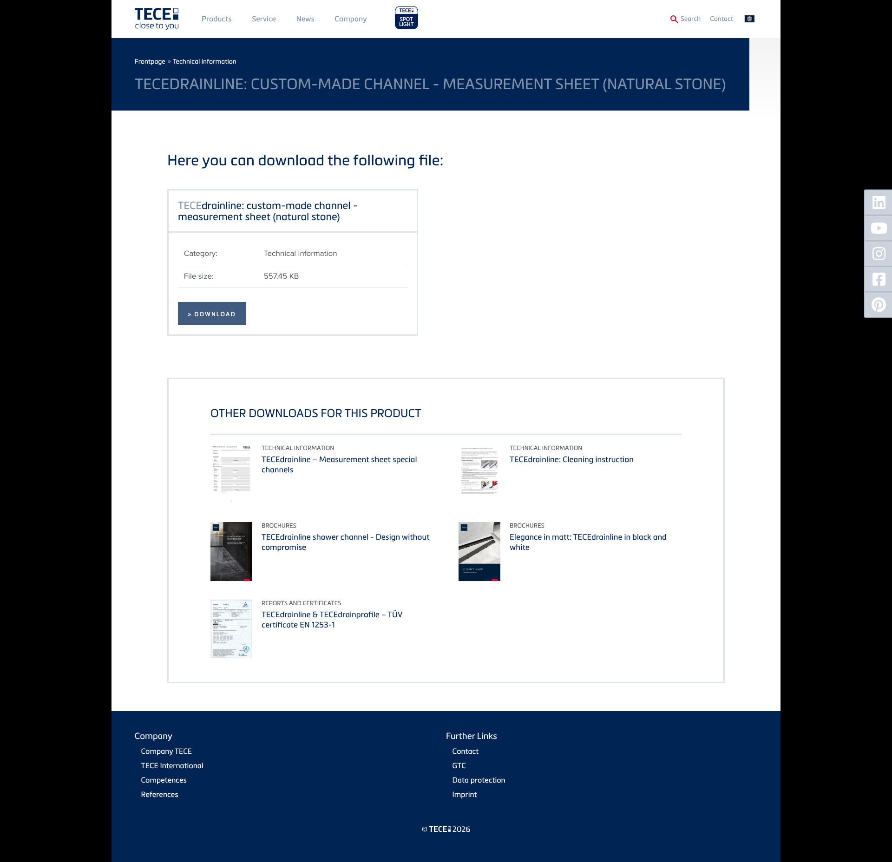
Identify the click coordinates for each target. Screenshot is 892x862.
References (159, 794)
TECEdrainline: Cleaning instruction (572, 459)
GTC (459, 765)
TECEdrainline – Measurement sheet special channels (339, 464)
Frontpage (150, 61)
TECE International (172, 765)
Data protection (479, 780)
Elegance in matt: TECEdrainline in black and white (588, 541)
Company (351, 18)
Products (217, 18)
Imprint (465, 794)
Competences (164, 780)
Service (264, 18)
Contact (721, 18)
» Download (212, 314)
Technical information (204, 61)
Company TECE (166, 751)
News (305, 18)
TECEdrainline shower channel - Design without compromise (346, 541)
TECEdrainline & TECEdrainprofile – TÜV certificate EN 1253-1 (332, 619)
